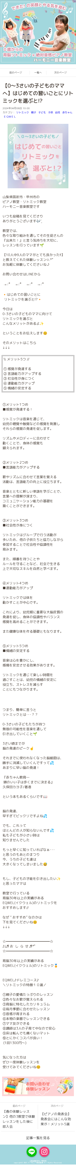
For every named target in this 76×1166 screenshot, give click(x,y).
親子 (33, 112)
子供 (50, 112)
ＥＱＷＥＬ (10, 116)
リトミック (22, 112)
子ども (42, 112)
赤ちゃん (67, 112)
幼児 (57, 112)
